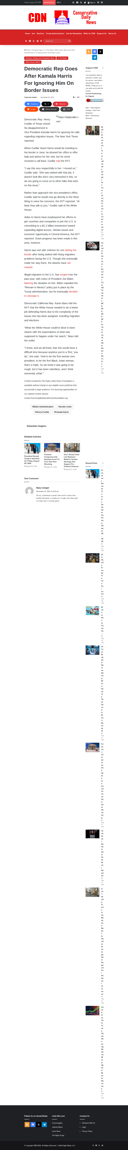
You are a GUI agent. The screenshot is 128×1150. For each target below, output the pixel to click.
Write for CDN (89, 33)
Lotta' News (56, 1131)
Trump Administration (55, 33)
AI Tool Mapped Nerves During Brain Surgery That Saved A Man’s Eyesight (102, 689)
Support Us (101, 33)
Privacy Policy (87, 1131)
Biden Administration (43, 407)
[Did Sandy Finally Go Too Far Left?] (92, 558)
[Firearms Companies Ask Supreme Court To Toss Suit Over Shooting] (52, 447)
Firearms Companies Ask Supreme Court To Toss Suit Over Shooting (52, 459)
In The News (49, 50)
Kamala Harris (62, 412)
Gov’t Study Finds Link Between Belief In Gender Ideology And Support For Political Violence (102, 941)
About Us (112, 33)
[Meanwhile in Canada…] (92, 610)
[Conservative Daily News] (64, 17)
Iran (33, 33)
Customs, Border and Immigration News (40, 58)
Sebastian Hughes (30, 97)
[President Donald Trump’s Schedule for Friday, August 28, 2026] (32, 448)
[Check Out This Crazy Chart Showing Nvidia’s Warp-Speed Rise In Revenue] (92, 1010)
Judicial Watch (57, 1127)
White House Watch (33, 62)
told (58, 161)
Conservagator (57, 1123)
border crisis (66, 407)
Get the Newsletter (74, 33)
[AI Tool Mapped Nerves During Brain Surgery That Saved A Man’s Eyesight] (92, 650)
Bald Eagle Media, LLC (66, 1145)
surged (64, 274)
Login (84, 1127)
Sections (40, 33)
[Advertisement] (95, 418)
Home (27, 33)
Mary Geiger (42, 488)
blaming (28, 283)
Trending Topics (37, 50)
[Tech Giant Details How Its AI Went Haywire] (92, 834)
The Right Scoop (58, 1135)
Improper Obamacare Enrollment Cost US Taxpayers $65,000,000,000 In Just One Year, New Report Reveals (102, 303)
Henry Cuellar (42, 412)
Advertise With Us (88, 1123)
